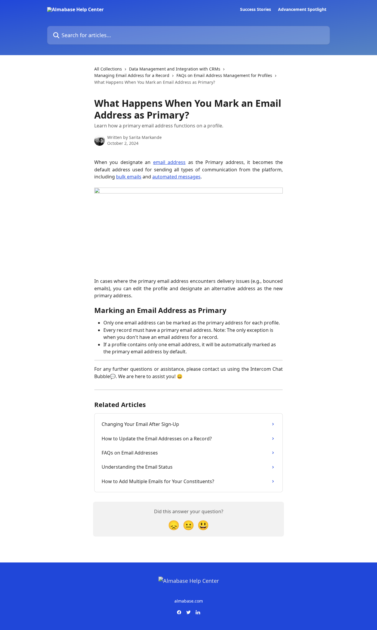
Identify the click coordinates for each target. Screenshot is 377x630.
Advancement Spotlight (302, 9)
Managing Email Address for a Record (131, 75)
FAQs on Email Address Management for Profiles (224, 75)
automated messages (176, 176)
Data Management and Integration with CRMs (174, 69)
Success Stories (255, 9)
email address (169, 162)
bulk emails (128, 176)
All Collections (108, 69)
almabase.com (188, 601)
